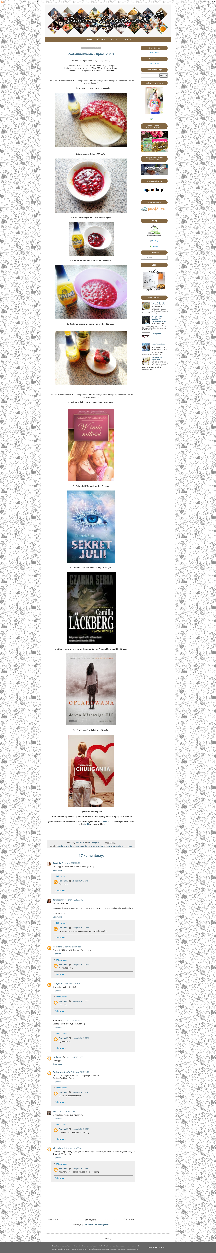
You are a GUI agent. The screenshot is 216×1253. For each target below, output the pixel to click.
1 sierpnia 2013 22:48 (74, 900)
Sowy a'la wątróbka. (158, 344)
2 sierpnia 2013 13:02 (80, 1092)
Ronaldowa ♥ (58, 900)
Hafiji (86, 824)
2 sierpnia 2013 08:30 (72, 983)
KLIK (105, 821)
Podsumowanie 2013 (97, 846)
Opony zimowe (154, 63)
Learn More (152, 1248)
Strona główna (91, 1220)
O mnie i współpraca (96, 39)
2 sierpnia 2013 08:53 (80, 1001)
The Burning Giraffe (61, 1072)
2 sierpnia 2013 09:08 (73, 1020)
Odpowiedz (57, 870)
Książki (114, 39)
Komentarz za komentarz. (156, 334)
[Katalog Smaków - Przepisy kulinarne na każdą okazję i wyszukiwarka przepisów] (154, 236)
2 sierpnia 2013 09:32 (80, 1038)
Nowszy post (53, 1219)
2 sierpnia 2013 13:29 (80, 1129)
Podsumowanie (80, 846)
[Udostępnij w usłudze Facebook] (112, 843)
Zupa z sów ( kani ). (158, 303)
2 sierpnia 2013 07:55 (80, 927)
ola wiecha (57, 947)
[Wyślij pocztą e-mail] (106, 843)
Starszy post (129, 1219)
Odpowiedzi (61, 876)
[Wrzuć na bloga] (108, 843)
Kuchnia (127, 39)
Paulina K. (63, 881)
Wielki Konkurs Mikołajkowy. (157, 358)
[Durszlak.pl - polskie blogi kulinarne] (154, 246)
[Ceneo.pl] (154, 119)
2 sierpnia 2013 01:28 (72, 947)
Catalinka (57, 863)
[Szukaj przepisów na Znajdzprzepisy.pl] (154, 241)
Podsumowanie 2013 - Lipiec (119, 846)
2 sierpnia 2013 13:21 (66, 1111)
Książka (59, 846)
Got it (162, 1248)
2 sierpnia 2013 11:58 (80, 1072)
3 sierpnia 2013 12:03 (80, 1168)
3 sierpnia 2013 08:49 (73, 1148)
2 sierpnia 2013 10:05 (74, 1057)
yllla (54, 1111)
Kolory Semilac (154, 52)
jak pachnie (58, 1148)
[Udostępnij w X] (110, 843)
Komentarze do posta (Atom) (96, 1225)
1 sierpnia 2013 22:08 (71, 863)
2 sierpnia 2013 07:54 (80, 881)
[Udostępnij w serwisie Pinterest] (114, 843)
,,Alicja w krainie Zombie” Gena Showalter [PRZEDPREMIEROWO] (159, 318)
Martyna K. (58, 983)
